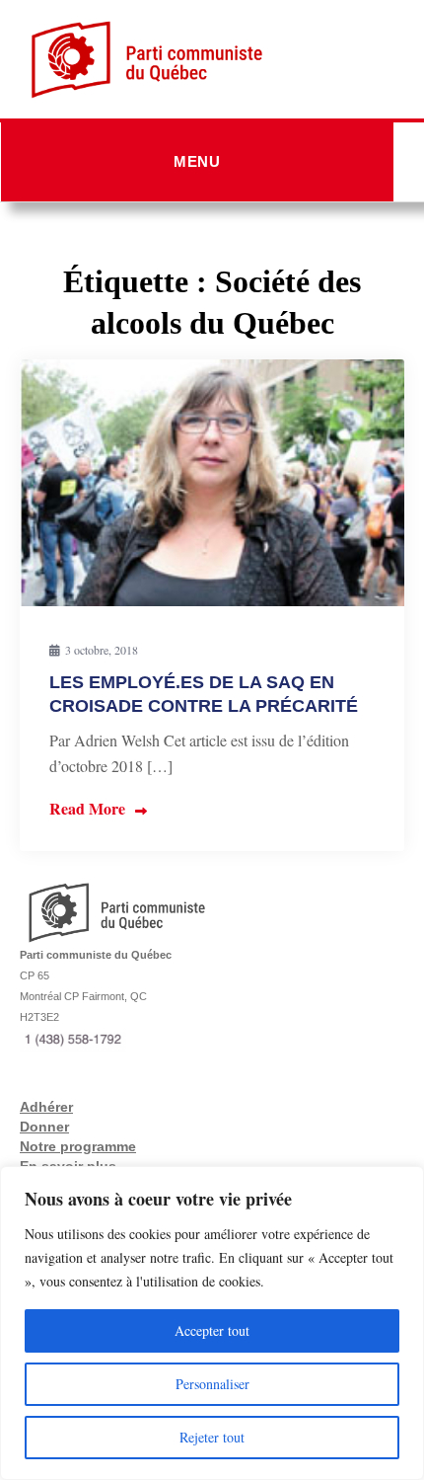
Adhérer (46, 1107)
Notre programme (78, 1146)
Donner (44, 1126)
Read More (87, 808)
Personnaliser (212, 1383)
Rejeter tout (212, 1437)
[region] (212, 1323)
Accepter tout (212, 1330)
